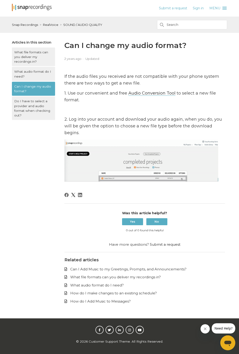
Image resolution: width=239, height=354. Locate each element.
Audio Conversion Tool (152, 93)
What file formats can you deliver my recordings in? (31, 57)
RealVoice (50, 25)
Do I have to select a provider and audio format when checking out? (32, 108)
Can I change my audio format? (32, 89)
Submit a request (173, 8)
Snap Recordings (25, 25)
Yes (132, 221)
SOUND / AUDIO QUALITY (82, 25)
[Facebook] (66, 195)
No (157, 221)
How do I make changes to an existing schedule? (113, 293)
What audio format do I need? (32, 74)
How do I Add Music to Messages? (100, 301)
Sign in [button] (198, 8)
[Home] (32, 10)
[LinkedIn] (80, 195)
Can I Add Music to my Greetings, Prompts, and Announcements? (128, 269)
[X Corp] (73, 195)
